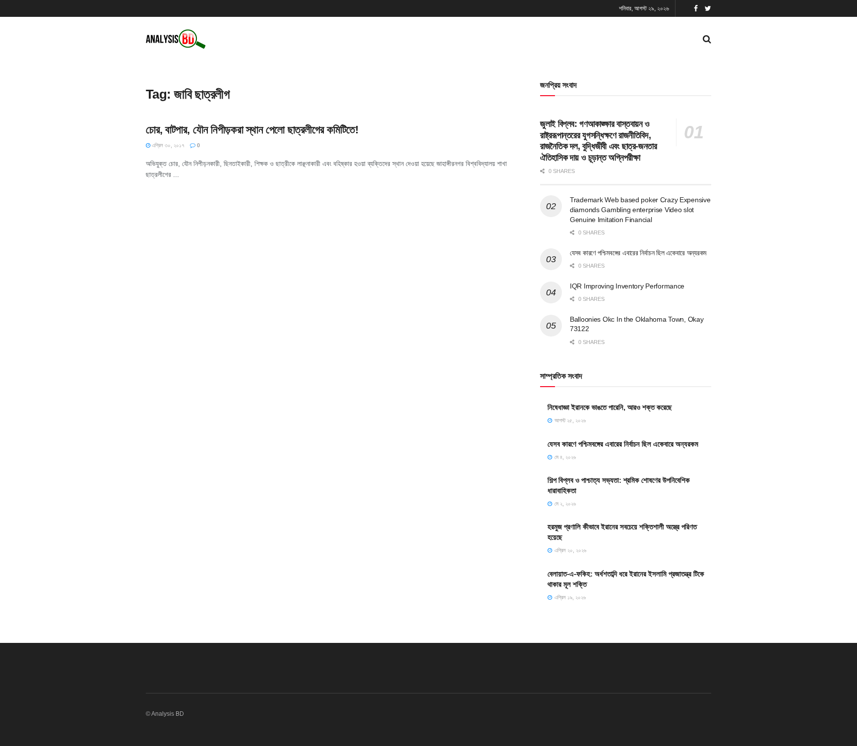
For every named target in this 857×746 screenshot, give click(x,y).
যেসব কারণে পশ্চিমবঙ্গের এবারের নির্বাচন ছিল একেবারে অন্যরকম (638, 253)
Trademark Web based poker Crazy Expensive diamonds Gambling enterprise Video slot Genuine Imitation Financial (640, 209)
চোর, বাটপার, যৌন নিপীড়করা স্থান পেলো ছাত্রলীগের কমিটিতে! (252, 129)
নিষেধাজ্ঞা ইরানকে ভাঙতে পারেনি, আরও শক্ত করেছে (610, 407)
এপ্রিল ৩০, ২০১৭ (167, 145)
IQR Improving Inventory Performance (627, 286)
